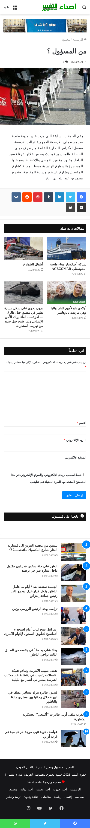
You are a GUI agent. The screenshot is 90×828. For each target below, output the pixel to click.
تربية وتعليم (13, 797)
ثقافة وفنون (31, 797)
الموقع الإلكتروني (75, 457)
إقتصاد (68, 797)
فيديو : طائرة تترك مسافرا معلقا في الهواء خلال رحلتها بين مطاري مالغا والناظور (32, 697)
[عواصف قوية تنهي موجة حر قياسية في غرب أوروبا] (73, 738)
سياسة (79, 797)
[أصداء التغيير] (60, 7)
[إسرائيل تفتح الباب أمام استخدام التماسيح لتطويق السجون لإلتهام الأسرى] (73, 636)
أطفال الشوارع (33, 264)
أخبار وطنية (43, 789)
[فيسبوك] (81, 197)
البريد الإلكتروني (75, 440)
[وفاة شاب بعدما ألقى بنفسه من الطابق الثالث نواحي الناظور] (73, 656)
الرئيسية (78, 39)
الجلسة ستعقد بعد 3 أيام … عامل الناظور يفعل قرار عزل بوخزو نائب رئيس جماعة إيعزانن (34, 591)
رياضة (57, 797)
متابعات (46, 797)
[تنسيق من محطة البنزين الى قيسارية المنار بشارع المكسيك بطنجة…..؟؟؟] (73, 552)
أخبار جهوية (60, 789)
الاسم (81, 422)
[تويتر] (70, 197)
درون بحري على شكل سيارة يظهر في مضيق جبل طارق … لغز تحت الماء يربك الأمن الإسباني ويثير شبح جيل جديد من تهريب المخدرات (23, 317)
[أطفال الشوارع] (23, 248)
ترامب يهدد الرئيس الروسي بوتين (34, 609)
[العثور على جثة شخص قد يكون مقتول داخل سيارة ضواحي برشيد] (73, 572)
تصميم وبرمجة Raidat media (43, 782)
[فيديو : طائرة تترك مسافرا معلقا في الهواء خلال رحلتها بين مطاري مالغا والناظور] (73, 699)
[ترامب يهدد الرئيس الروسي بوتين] (73, 615)
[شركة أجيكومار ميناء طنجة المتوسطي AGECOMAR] (66, 248)
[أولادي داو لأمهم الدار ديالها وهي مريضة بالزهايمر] (66, 292)
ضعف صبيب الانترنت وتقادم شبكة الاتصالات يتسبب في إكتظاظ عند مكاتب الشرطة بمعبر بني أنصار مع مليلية (30, 675)
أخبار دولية (26, 789)
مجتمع (66, 39)
